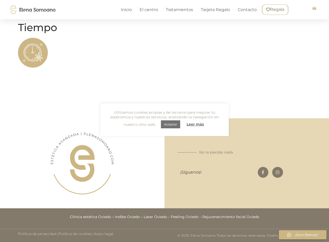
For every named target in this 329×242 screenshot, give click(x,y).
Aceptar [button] (170, 124)
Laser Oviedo (155, 216)
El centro (149, 9)
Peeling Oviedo (184, 216)
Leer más (195, 124)
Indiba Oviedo (127, 216)
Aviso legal (103, 233)
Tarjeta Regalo (215, 9)
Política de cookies (75, 233)
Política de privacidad (37, 233)
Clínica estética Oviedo (90, 216)
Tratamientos (179, 9)
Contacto (247, 9)
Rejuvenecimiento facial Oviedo (230, 216)
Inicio (126, 9)
